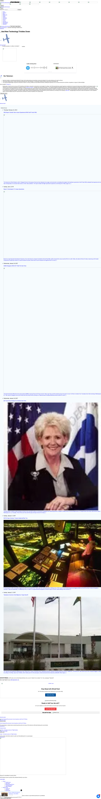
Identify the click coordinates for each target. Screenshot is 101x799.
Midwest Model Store (9, 784)
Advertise (7, 789)
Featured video (3, 728)
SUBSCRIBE (2, 779)
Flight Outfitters (8, 786)
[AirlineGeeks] (24, 2)
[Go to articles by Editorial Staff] (50, 39)
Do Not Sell (7, 793)
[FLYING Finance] (15, 4)
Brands (2, 0)
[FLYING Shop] (34, 4)
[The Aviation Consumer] (83, 2)
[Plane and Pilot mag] (64, 2)
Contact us (8, 84)
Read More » (2, 726)
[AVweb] (5, 2)
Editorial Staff (2, 45)
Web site (67, 90)
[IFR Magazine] (93, 2)
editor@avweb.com (15, 679)
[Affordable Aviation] (73, 2)
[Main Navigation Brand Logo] (5, 6)
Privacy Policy (8, 792)
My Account (7, 790)
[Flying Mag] (15, 2)
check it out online (29, 87)
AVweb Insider (3, 717)
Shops (4, 781)
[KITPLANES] (54, 2)
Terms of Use (8, 791)
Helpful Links (5, 787)
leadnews (5, 27)
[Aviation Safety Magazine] (5, 4)
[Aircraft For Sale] (34, 2)
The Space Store (8, 785)
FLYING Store (8, 782)
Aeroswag (7, 783)
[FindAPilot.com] (24, 4)
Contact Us (7, 788)
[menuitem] (52, 11)
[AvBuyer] (44, 2)
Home (1, 27)
